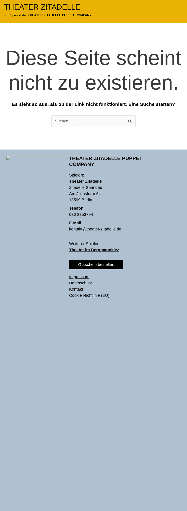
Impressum (79, 277)
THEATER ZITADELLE (42, 7)
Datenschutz (80, 283)
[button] (179, 6)
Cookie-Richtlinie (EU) (89, 295)
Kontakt (76, 289)
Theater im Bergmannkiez (94, 250)
